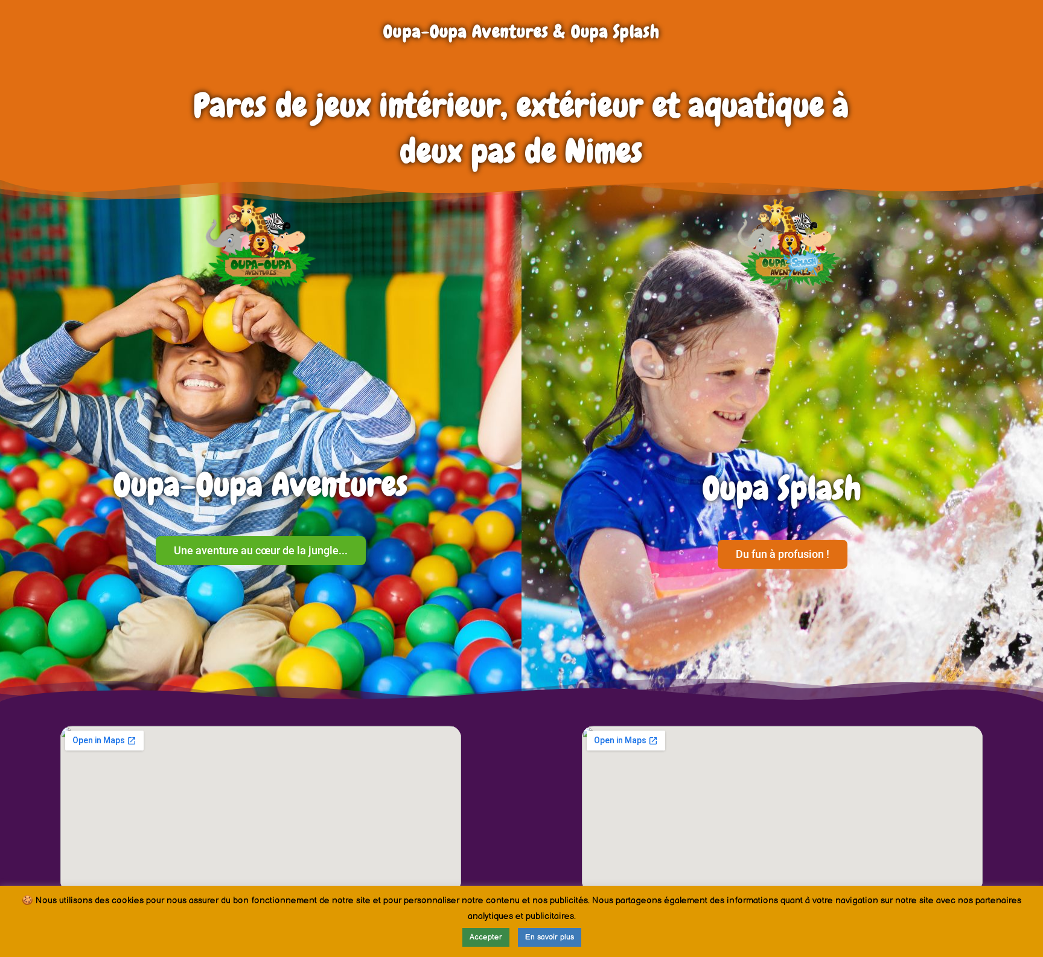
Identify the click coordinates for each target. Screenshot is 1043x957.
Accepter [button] (486, 937)
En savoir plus (549, 937)
